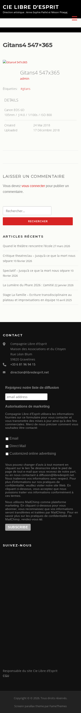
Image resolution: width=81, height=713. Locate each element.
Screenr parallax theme (29, 706)
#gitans (25, 89)
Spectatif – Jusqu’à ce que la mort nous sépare (36, 270)
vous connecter (33, 186)
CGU (6, 676)
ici (40, 519)
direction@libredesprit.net (29, 372)
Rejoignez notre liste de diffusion (32, 387)
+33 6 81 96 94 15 (22, 364)
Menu (74, 18)
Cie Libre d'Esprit (31, 7)
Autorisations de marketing (27, 406)
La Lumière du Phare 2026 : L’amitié (28, 285)
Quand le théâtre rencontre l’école (27, 246)
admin (24, 78)
